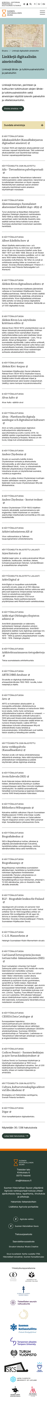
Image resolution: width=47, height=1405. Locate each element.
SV (39, 4)
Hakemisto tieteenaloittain (23, 1201)
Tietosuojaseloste (23, 1234)
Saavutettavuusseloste (23, 1241)
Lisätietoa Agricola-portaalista (23, 1206)
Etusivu (5, 51)
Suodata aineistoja (14, 125)
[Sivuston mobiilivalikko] (42, 12)
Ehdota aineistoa (11, 108)
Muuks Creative (31, 1246)
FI (35, 4)
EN (44, 4)
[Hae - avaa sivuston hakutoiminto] (30, 4)
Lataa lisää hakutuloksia (14, 1136)
